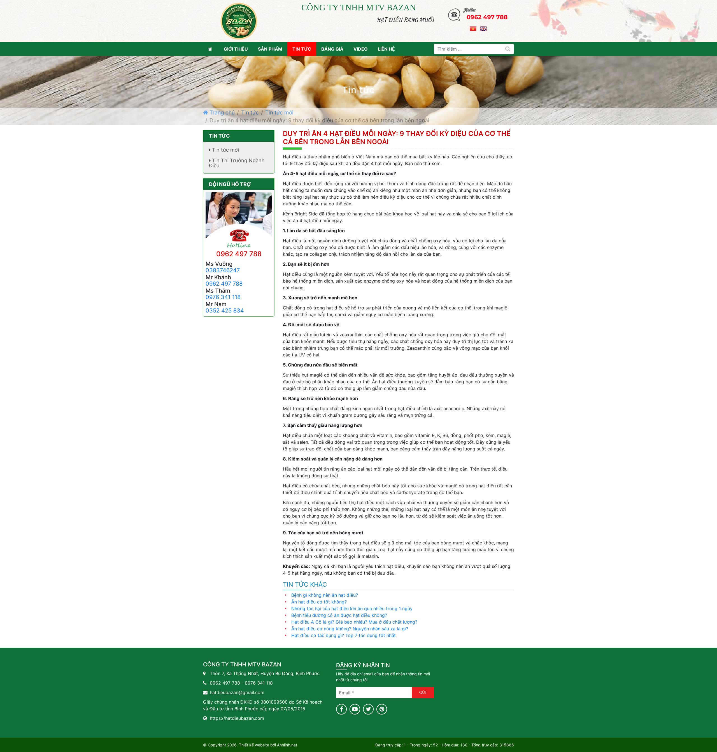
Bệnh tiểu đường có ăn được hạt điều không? (339, 615)
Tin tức (301, 49)
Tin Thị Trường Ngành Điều (237, 163)
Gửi (423, 692)
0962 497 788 (239, 254)
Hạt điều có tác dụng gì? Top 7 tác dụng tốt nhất (343, 635)
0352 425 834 (225, 310)
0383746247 (223, 270)
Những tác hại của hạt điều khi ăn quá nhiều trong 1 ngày (352, 608)
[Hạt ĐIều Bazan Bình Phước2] (239, 20)
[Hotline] (478, 12)
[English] (483, 28)
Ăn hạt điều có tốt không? (319, 602)
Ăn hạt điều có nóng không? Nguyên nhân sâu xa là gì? (349, 628)
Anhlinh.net (287, 744)
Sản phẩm (270, 49)
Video (360, 49)
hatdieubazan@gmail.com (237, 692)
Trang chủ (221, 112)
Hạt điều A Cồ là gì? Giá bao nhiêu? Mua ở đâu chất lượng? (354, 622)
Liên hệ (386, 49)
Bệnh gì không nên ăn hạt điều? (324, 595)
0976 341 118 (223, 297)
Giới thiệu (236, 49)
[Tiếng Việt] (473, 28)
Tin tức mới (279, 112)
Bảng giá (332, 49)
